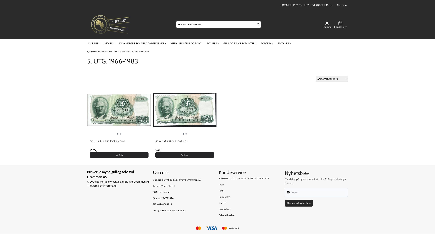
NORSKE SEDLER (110, 51)
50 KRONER (124, 51)
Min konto (341, 5)
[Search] (258, 24)
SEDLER (97, 51)
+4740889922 (164, 204)
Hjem (89, 51)
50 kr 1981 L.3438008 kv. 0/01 (107, 141)
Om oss (222, 203)
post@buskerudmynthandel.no (169, 210)
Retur (221, 190)
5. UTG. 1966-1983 (140, 51)
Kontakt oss (225, 209)
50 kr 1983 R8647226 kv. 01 (171, 141)
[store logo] (110, 24)
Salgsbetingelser (227, 215)
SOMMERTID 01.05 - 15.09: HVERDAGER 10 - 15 (307, 5)
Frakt (221, 184)
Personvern (224, 196)
